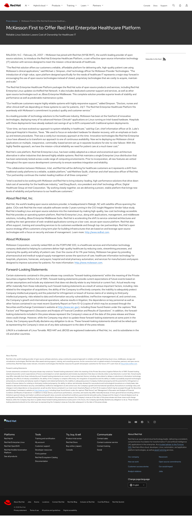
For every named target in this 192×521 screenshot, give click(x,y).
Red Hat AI (8, 438)
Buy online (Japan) (74, 446)
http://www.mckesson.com (88, 262)
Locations (45, 502)
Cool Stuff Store (103, 502)
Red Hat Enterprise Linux (14, 442)
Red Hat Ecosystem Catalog (46, 457)
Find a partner (40, 453)
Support (164, 5)
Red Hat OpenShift (12, 446)
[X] (148, 422)
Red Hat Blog (72, 502)
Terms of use (34, 510)
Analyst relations (134, 471)
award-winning (160, 450)
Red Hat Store (72, 442)
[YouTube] (135, 422)
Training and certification (45, 438)
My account (40, 442)
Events (36, 502)
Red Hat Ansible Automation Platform (15, 451)
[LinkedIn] (129, 422)
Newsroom (163, 457)
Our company (133, 457)
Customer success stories (138, 466)
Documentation (41, 461)
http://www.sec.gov (68, 307)
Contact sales (102, 438)
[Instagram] (154, 422)
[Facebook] (142, 422)
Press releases (12, 21)
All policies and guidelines (51, 510)
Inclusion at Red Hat (87, 502)
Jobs (161, 471)
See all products (10, 456)
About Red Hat (19, 502)
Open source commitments (170, 461)
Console (147, 5)
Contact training (103, 446)
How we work (133, 461)
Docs (155, 5)
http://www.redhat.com (97, 232)
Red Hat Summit (118, 502)
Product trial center (74, 438)
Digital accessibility (70, 510)
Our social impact (166, 466)
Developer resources (43, 450)
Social (99, 450)
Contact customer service (107, 442)
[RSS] (164, 59)
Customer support (42, 446)
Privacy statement (20, 510)
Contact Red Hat (58, 502)
